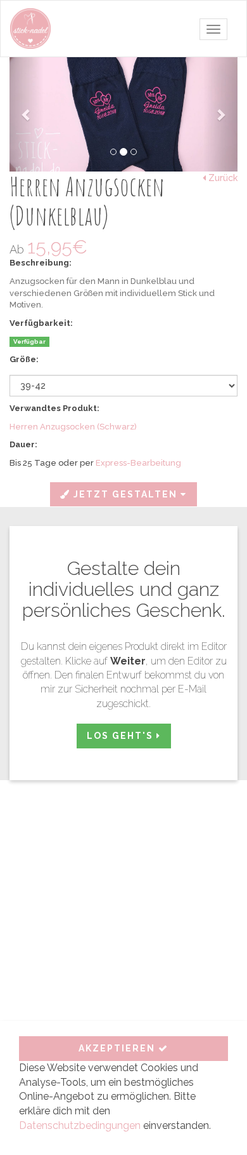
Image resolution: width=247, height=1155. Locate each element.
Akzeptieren (118, 1048)
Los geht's (121, 736)
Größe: (24, 359)
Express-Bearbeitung (138, 463)
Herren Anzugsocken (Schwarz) (73, 426)
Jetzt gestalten (125, 494)
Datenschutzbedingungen (80, 1125)
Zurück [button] (222, 178)
